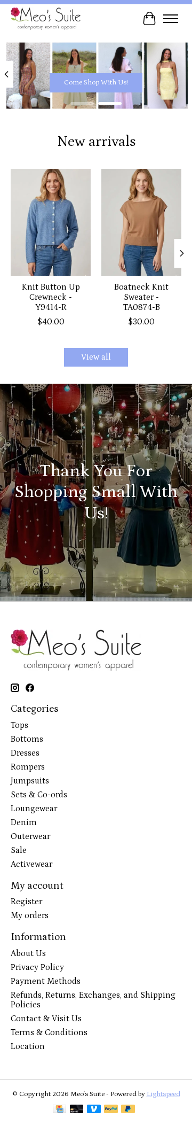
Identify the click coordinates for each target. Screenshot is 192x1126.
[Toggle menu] (170, 18)
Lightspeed (163, 1094)
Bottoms (27, 739)
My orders (30, 915)
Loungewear (34, 808)
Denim (24, 822)
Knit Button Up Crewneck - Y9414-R (51, 297)
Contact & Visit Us (46, 1018)
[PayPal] (111, 1110)
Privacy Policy (37, 967)
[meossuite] (46, 18)
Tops (19, 725)
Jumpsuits (30, 781)
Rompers (28, 767)
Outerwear (30, 836)
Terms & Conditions (49, 1032)
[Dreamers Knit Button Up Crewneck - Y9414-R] (51, 222)
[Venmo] (94, 1110)
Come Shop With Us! (96, 83)
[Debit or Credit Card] (77, 1110)
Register (26, 901)
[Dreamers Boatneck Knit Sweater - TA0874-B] (141, 222)
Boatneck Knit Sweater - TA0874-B (141, 297)
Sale (19, 850)
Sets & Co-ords (39, 794)
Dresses (25, 753)
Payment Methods (46, 981)
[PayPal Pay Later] (128, 1110)
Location (28, 1046)
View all (96, 357)
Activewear (31, 864)
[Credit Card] (59, 1110)
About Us (28, 953)
